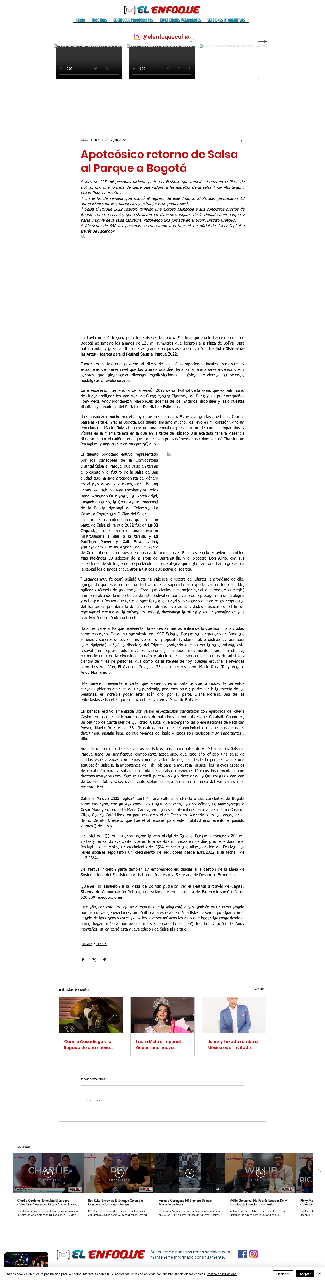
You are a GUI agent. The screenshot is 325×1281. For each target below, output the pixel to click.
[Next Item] (258, 79)
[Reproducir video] (48, 1173)
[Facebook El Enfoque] (242, 1254)
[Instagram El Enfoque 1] (253, 1254)
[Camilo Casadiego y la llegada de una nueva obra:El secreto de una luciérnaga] (91, 1015)
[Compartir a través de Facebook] (83, 959)
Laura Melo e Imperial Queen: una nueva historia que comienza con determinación (159, 1045)
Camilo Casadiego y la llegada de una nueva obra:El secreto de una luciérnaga (87, 1045)
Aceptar (305, 1274)
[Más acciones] (241, 140)
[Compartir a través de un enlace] (104, 959)
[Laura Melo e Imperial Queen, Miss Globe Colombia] (163, 1015)
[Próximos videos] (319, 1172)
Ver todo (260, 989)
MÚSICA (87, 944)
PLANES (101, 944)
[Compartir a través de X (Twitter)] (94, 959)
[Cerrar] (319, 1273)
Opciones (283, 1274)
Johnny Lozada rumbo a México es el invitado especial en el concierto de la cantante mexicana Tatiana (234, 1045)
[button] (99, 21)
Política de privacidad (222, 1274)
